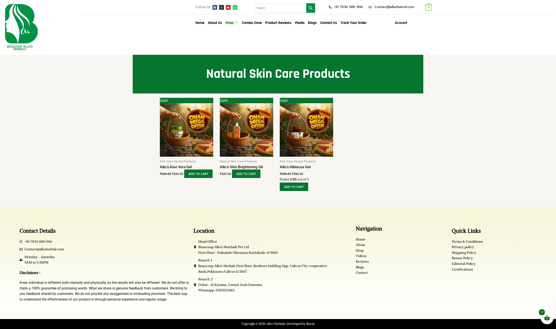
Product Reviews (278, 22)
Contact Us (328, 22)
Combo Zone (252, 22)
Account (401, 22)
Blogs (312, 22)
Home (199, 22)
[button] (402, 23)
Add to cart (198, 174)
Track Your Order (354, 22)
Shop (229, 22)
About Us (215, 22)
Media (299, 22)
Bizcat (310, 324)
